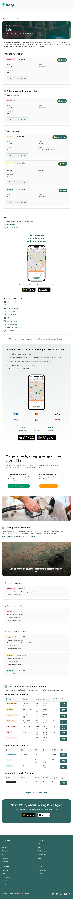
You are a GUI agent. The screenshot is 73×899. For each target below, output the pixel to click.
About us (5, 870)
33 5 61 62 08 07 (12, 228)
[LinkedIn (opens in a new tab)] (65, 894)
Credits (40, 874)
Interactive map (43, 844)
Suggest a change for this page (36, 793)
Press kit (5, 881)
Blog (39, 858)
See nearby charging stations (18, 486)
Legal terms (42, 870)
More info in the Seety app (17, 78)
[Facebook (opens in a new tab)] (53, 894)
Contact (4, 884)
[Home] (8, 5)
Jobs (4, 874)
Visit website (11, 224)
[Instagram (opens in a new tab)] (61, 894)
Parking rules (6, 18)
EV (3, 854)
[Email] (70, 894)
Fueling (4, 851)
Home (4, 844)
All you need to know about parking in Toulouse (18, 536)
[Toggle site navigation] (70, 5)
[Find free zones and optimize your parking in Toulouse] (36, 263)
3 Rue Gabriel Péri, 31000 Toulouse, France (19, 33)
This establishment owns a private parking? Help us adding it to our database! (36, 339)
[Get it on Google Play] (29, 289)
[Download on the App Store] (44, 289)
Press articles (6, 877)
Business (5, 862)
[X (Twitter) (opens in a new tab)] (57, 894)
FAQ (39, 847)
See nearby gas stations (48, 486)
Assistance (5, 858)
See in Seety (63, 704)
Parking (4, 847)
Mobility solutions (44, 854)
